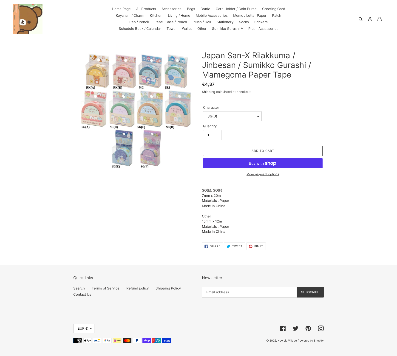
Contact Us (82, 294)
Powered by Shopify (311, 340)
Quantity (210, 126)
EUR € (83, 328)
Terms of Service (105, 288)
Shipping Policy (168, 288)
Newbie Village (287, 340)
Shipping (208, 92)
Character (211, 107)
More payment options (263, 174)
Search (79, 288)
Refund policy (137, 288)
